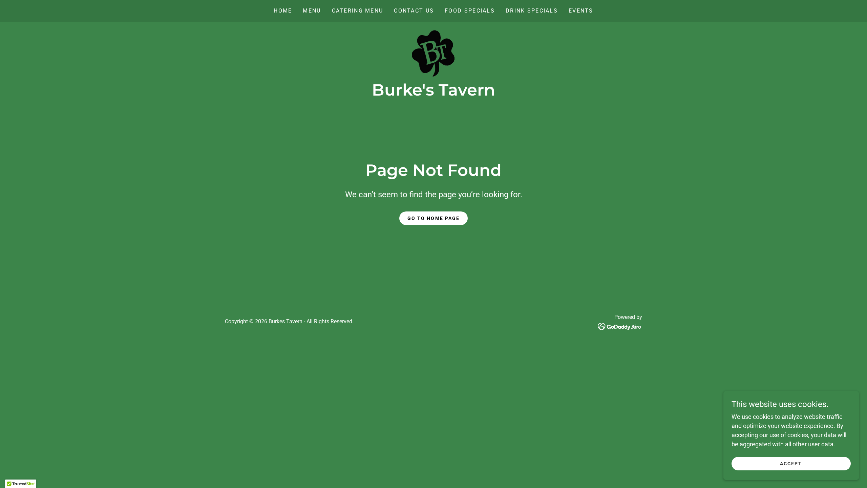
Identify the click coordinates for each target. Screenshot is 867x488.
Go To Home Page (433, 218)
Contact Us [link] (414, 10)
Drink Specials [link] (532, 10)
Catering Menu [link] (357, 10)
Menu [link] (312, 10)
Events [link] (581, 10)
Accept (791, 463)
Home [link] (283, 10)
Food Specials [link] (470, 10)
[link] (433, 52)
